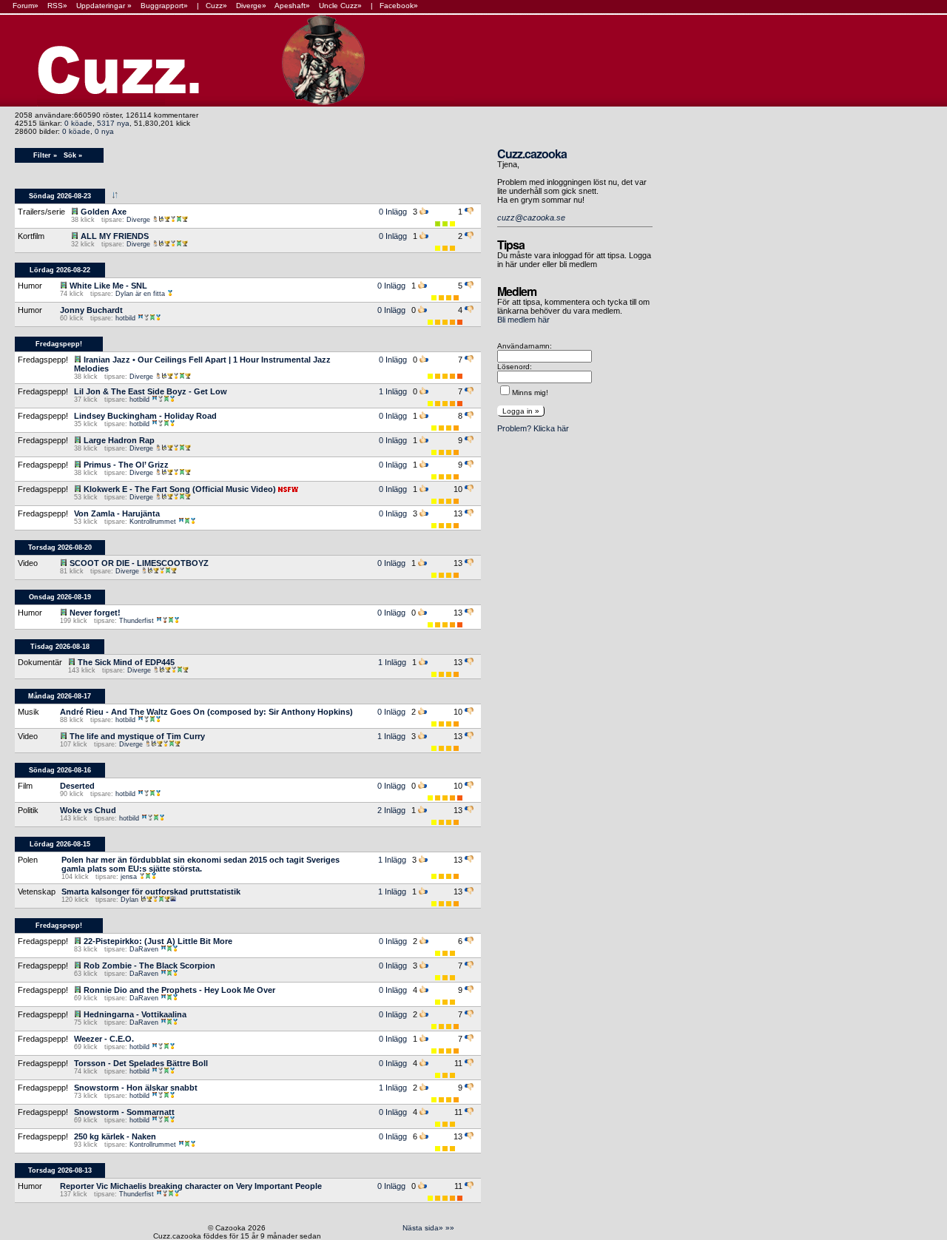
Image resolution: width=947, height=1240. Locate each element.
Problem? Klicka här (533, 428)
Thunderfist (136, 620)
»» (449, 1228)
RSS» (57, 5)
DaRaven (143, 949)
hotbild (125, 318)
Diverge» (251, 5)
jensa (129, 876)
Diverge (138, 219)
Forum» (25, 5)
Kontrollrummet (152, 521)
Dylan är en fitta (140, 293)
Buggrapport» (164, 5)
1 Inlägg (393, 391)
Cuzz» (216, 5)
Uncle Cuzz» (340, 5)
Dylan (129, 899)
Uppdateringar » (104, 5)
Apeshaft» (292, 5)
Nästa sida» (422, 1228)
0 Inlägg (393, 211)
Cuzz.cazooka (532, 153)
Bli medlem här (523, 319)
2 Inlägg (391, 810)
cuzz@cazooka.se (531, 217)
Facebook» (399, 5)
